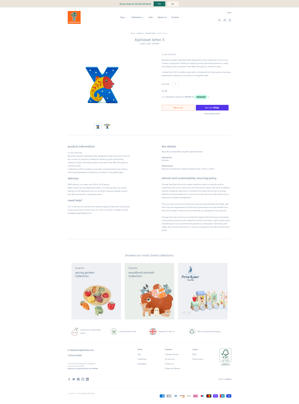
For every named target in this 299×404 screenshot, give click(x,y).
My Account (169, 359)
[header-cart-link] (228, 20)
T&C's (194, 354)
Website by (224, 379)
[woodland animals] (149, 291)
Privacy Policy (197, 359)
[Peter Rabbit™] (203, 291)
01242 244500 (114, 210)
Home (133, 33)
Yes (159, 4)
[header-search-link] (218, 20)
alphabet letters (151, 33)
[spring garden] (96, 291)
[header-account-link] (223, 20)
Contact (175, 17)
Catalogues (142, 363)
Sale (151, 17)
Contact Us (169, 363)
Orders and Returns (172, 368)
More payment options (212, 113)
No (173, 4)
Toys (122, 17)
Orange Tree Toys (88, 393)
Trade (229, 13)
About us (162, 17)
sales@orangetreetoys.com (80, 213)
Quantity (166, 84)
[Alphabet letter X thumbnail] (97, 126)
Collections (136, 17)
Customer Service (172, 354)
